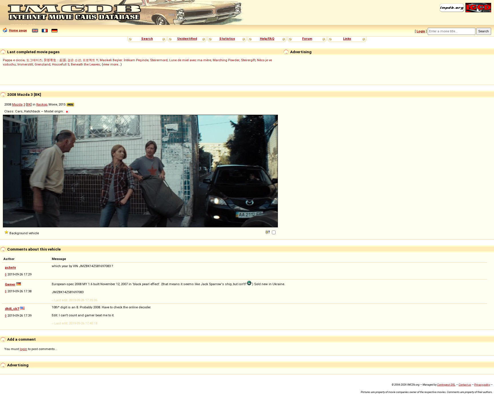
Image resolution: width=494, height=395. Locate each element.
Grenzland (42, 64)
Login (421, 31)
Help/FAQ (267, 39)
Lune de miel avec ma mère (190, 60)
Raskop (41, 104)
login (23, 349)
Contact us (465, 384)
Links (347, 39)
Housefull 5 (60, 64)
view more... (112, 64)
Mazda (17, 104)
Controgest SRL (446, 384)
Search (147, 39)
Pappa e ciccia (14, 60)
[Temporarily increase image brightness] (268, 232)
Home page (18, 30)
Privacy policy (482, 384)
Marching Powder (226, 60)
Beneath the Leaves (85, 64)
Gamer (10, 284)
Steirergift (248, 60)
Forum (307, 39)
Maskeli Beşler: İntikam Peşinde (124, 60)
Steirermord (159, 60)
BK (29, 104)
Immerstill (25, 64)
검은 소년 (74, 60)
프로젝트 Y (90, 60)
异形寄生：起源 (55, 60)
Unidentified (187, 39)
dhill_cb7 (12, 309)
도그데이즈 (34, 60)
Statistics (227, 39)
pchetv (10, 267)
